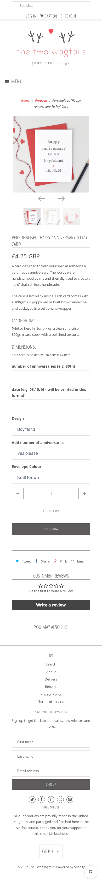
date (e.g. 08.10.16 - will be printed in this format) (49, 392)
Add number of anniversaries (38, 442)
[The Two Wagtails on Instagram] (60, 799)
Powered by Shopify (70, 867)
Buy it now (51, 529)
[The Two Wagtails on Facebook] (41, 799)
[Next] (61, 198)
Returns (51, 686)
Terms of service (51, 701)
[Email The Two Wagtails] (69, 799)
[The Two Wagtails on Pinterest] (51, 799)
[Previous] (41, 198)
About (51, 671)
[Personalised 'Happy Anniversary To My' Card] (51, 154)
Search (51, 664)
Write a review (51, 605)
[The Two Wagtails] (51, 49)
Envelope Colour (26, 466)
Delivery (51, 679)
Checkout (68, 15)
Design (18, 418)
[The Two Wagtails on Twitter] (32, 799)
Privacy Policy (51, 694)
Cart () (50, 15)
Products (41, 100)
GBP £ (48, 851)
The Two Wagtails (42, 867)
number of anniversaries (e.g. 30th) (43, 366)
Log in (31, 15)
